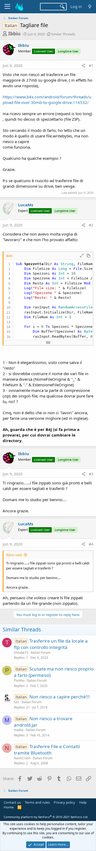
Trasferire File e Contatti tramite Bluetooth (47, 749)
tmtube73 (21, 652)
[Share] (83, 65)
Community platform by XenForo (46, 817)
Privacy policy (64, 802)
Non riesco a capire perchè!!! (59, 697)
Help (83, 802)
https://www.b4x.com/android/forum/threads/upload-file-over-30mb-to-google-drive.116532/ (47, 99)
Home (9, 807)
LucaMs (25, 204)
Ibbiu (14, 33)
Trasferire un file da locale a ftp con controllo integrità (51, 644)
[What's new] (90, 6)
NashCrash (22, 758)
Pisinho (19, 680)
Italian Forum (40, 652)
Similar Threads (63, 34)
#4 (91, 544)
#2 (91, 225)
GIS (16, 702)
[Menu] (7, 6)
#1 (91, 65)
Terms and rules (37, 802)
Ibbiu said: (14, 554)
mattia (18, 730)
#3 (91, 473)
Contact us (12, 802)
